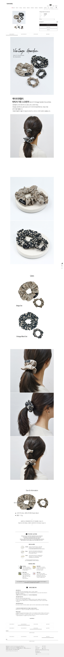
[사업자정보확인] (14, 647)
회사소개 (36, 646)
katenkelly (10, 3)
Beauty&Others (41, 7)
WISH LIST (48, 29)
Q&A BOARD (47, 636)
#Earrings (21, 7)
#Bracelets (28, 7)
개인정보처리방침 (37, 647)
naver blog (44, 648)
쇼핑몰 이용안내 (37, 648)
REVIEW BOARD (36, 636)
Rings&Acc (36, 7)
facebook (44, 647)
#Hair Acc (17, 7)
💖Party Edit (13, 7)
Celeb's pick (51, 7)
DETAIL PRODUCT (12, 636)
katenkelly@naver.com (28, 648)
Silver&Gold (32, 7)
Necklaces (24, 7)
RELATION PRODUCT (24, 636)
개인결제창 (45, 7)
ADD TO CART (48, 27)
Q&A (48, 7)
